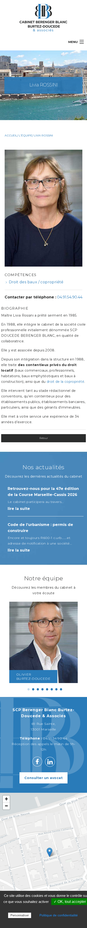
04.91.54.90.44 (69, 297)
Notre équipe (43, 578)
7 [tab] (56, 689)
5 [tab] (47, 689)
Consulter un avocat (43, 778)
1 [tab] (28, 689)
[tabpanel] (43, 642)
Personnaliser (19, 915)
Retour (43, 438)
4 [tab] (42, 689)
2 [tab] (33, 689)
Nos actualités (43, 467)
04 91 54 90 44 (55, 738)
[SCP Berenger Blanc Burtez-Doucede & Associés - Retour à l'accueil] (43, 17)
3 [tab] (37, 689)
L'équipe (25, 135)
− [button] (6, 806)
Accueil (11, 135)
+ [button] (6, 799)
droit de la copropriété (65, 382)
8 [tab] (61, 689)
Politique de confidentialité (58, 915)
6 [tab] (51, 689)
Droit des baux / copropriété (36, 282)
